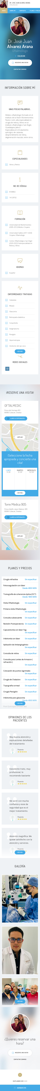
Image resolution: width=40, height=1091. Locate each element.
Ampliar (20, 437)
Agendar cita (21, 1088)
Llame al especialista (17, 418)
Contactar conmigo (20, 69)
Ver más (20, 351)
